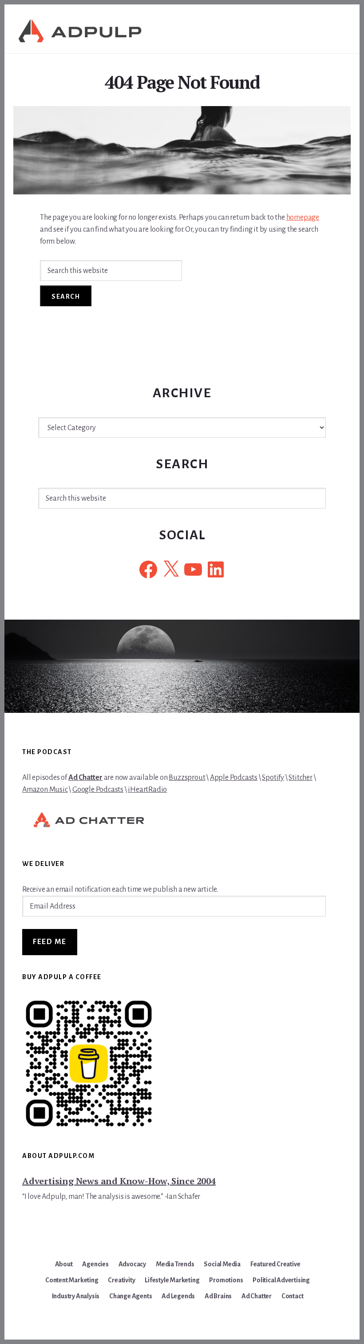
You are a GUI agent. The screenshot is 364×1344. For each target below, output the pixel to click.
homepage (302, 217)
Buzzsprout (187, 778)
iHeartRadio (147, 790)
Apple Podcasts (233, 778)
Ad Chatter (85, 778)
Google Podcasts (97, 790)
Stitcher (300, 778)
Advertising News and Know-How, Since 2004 (119, 1181)
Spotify (273, 778)
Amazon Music (45, 790)
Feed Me (50, 942)
